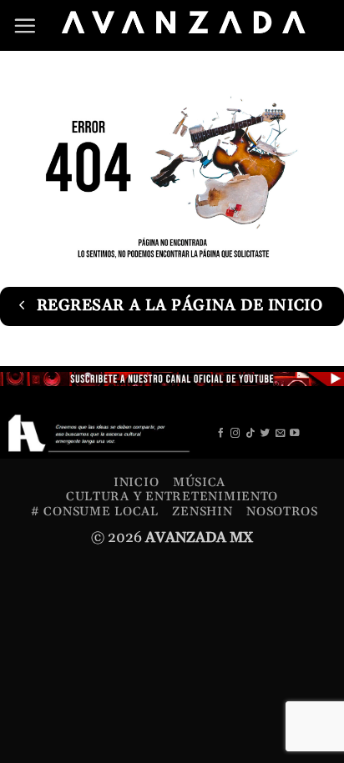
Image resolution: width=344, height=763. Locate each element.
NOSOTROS (282, 512)
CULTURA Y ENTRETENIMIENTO (172, 496)
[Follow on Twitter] (266, 434)
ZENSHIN (202, 512)
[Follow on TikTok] (250, 434)
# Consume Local (95, 512)
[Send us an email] (281, 434)
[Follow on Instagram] (235, 434)
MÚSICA (199, 482)
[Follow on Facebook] (221, 434)
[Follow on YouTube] (295, 434)
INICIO (136, 482)
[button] (25, 25)
